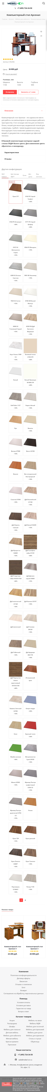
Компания (23, 971)
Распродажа (12, 1023)
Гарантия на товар (23, 1008)
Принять (7, 1084)
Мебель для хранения (35, 1035)
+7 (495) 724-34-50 (24, 8)
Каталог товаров (23, 1016)
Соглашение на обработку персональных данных (24, 993)
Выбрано (12, 182)
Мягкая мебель (12, 1038)
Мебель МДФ (35, 1023)
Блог (23, 987)
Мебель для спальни (12, 1029)
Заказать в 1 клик (28, 92)
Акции (12, 1020)
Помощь (23, 998)
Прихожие (12, 1045)
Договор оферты (23, 978)
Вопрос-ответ (23, 1011)
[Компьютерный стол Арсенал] (23, 44)
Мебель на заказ (35, 1020)
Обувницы (35, 1042)
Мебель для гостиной (35, 1026)
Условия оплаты (23, 1002)
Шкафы (12, 1026)
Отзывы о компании (23, 984)
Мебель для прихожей (35, 1029)
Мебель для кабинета (12, 1035)
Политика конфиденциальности (23, 975)
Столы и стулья (35, 1038)
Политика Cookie (33, 1090)
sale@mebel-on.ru (25, 1060)
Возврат (23, 990)
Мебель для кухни (35, 1032)
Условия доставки (23, 1005)
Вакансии (23, 981)
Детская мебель (12, 1032)
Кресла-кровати (12, 1042)
